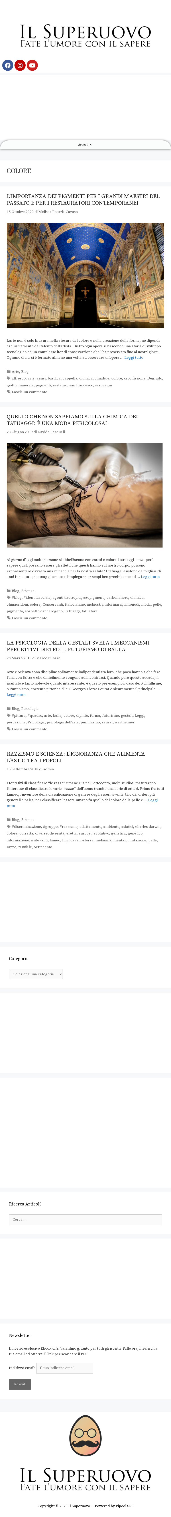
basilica (54, 378)
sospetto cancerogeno (44, 611)
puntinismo (90, 722)
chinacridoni (17, 604)
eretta (71, 833)
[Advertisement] (85, 106)
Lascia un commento (29, 392)
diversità (57, 833)
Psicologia (30, 708)
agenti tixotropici (67, 597)
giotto (11, 385)
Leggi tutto (133, 357)
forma (95, 715)
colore (116, 378)
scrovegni (103, 385)
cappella (70, 378)
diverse (41, 833)
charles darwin (148, 826)
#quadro (35, 715)
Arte (15, 371)
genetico (135, 833)
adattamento (90, 826)
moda (146, 604)
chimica (86, 378)
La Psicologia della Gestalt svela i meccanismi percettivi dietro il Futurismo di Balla (78, 646)
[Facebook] (7, 65)
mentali (119, 840)
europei (85, 833)
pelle (157, 604)
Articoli (83, 145)
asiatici (127, 826)
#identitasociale (37, 597)
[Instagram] (20, 65)
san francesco (81, 385)
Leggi (139, 715)
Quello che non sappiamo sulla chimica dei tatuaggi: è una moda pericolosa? (72, 420)
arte (31, 378)
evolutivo (101, 833)
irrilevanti (39, 840)
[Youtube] (32, 65)
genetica (118, 833)
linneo (55, 840)
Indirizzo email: (22, 1367)
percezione (16, 722)
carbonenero (117, 597)
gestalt (127, 715)
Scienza (28, 590)
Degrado (154, 378)
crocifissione (134, 378)
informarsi (113, 604)
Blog (25, 371)
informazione (18, 840)
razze (11, 847)
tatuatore (90, 611)
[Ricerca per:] (85, 1219)
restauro (60, 385)
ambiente (111, 826)
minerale (26, 385)
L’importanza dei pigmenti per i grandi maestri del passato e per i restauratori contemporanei (83, 199)
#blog (17, 597)
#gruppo (50, 826)
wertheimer (124, 722)
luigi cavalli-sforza (78, 840)
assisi (41, 378)
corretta (26, 833)
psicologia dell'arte (63, 722)
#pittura (19, 715)
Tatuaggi (72, 611)
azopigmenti (93, 597)
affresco (19, 378)
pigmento (15, 611)
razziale (25, 847)
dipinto (82, 715)
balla (57, 715)
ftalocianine (75, 604)
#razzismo (68, 826)
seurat (107, 722)
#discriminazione (26, 826)
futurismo (110, 715)
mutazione (137, 840)
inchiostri (95, 604)
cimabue (102, 378)
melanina (103, 840)
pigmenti (43, 385)
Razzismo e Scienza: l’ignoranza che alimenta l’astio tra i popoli (76, 757)
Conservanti (53, 604)
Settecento (43, 847)
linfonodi (131, 604)
